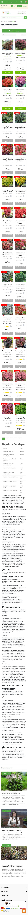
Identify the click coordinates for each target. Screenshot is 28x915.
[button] (16, 2)
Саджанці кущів (7, 21)
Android (19, 6)
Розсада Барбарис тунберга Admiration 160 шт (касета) (20, 159)
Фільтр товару (14, 31)
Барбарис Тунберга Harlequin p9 (7, 417)
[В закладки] (12, 40)
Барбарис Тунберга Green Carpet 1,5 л (20, 417)
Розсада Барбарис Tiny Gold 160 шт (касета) (20, 190)
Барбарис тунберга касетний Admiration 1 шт (20, 319)
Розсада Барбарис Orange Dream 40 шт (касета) (7, 222)
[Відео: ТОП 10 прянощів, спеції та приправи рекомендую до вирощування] (14, 818)
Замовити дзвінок (22, 13)
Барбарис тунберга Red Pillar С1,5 (7, 351)
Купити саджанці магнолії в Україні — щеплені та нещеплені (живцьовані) (13, 865)
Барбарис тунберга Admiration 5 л (7, 90)
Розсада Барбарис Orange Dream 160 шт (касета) (20, 222)
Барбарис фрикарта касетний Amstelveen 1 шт (7, 286)
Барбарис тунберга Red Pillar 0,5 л (20, 351)
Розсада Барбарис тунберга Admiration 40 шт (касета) (7, 159)
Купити (7, 72)
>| (20, 438)
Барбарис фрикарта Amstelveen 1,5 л (20, 285)
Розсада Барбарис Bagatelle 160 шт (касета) (20, 254)
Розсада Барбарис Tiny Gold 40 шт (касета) (7, 190)
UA (6, 2)
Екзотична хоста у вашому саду (11, 793)
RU (8, 2)
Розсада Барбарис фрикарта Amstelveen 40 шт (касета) (8, 127)
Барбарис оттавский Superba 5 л (20, 90)
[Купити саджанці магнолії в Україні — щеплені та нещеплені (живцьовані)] (14, 853)
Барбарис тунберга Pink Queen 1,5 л (7, 384)
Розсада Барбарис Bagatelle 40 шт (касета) (7, 253)
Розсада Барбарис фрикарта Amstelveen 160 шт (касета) (20, 127)
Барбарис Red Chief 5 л (20, 53)
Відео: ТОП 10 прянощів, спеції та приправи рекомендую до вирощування (13, 831)
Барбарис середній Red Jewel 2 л (7, 54)
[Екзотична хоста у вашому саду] (14, 781)
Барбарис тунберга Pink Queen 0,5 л (20, 384)
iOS (12, 6)
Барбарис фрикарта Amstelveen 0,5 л (7, 318)
